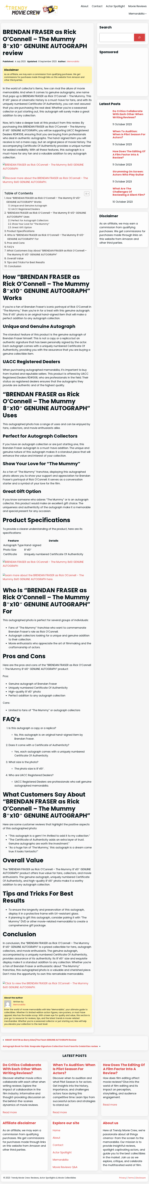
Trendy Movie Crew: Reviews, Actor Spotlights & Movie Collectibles (43, 1177)
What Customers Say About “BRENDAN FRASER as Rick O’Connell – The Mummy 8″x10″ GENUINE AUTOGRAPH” (47, 252)
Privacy (122, 1177)
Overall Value (15, 258)
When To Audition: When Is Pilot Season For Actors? (129, 134)
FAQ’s (10, 247)
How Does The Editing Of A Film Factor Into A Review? (129, 154)
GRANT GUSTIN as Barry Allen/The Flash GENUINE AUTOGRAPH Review (40, 1040)
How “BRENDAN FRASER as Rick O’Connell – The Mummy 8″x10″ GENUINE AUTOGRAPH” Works (43, 200)
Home (56, 1130)
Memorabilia (136, 13)
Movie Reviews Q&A (65, 1167)
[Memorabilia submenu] (146, 13)
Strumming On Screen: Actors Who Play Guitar (128, 173)
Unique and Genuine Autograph (29, 205)
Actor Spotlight (62, 1152)
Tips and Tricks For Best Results (26, 262)
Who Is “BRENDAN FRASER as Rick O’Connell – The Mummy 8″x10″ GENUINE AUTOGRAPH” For (45, 237)
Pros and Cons (16, 243)
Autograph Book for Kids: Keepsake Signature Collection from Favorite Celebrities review (50, 1046)
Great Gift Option (22, 227)
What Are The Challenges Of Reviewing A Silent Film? (129, 191)
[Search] (139, 37)
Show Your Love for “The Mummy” (30, 223)
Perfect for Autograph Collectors (29, 220)
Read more (10, 1112)
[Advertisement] (122, 76)
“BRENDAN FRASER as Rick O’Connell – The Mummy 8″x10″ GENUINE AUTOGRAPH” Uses (46, 214)
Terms (131, 1177)
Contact (58, 1145)
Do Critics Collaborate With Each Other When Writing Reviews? (128, 114)
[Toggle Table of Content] (85, 193)
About (56, 1138)
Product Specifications (20, 231)
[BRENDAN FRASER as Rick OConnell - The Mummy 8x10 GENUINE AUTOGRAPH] (47, 168)
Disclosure (141, 1177)
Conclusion (14, 266)
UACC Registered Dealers (25, 209)
